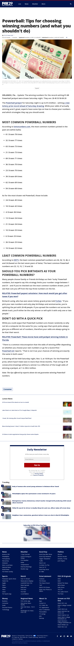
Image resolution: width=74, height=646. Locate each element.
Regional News (27, 598)
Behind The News (63, 583)
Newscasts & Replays (27, 581)
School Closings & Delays (26, 557)
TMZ (40, 585)
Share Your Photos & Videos (45, 590)
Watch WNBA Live (63, 625)
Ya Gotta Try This (44, 565)
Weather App (24, 569)
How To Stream (25, 579)
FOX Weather (24, 560)
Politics (61, 552)
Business (4, 601)
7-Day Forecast (25, 554)
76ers (3, 589)
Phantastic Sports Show (9, 579)
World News (5, 569)
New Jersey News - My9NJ (26, 604)
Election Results (62, 556)
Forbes (58, 301)
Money (5, 598)
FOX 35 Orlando (6, 37)
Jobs (40, 616)
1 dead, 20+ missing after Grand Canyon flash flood (16, 418)
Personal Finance (7, 607)
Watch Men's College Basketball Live (64, 618)
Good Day (43, 552)
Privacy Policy (39, 473)
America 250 (5, 554)
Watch (23, 576)
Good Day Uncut (44, 569)
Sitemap (41, 618)
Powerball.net (8, 351)
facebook (57, 636)
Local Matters (25, 594)
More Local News (7, 565)
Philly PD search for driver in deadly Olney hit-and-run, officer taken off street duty (41, 508)
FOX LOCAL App (25, 601)
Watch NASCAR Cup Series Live (63, 612)
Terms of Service (38, 475)
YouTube (23, 592)
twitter (60, 636)
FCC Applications (44, 607)
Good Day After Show (45, 554)
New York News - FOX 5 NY (28, 607)
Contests (41, 579)
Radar (22, 562)
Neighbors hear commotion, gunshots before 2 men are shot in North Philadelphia (40, 515)
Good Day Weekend (45, 556)
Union (4, 592)
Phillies (4, 587)
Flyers (4, 585)
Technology (5, 609)
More (43, 4)
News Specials (25, 585)
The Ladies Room (63, 592)
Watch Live (42, 563)
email (71, 636)
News (4, 552)
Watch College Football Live (64, 606)
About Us (43, 598)
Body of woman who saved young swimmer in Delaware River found (35, 486)
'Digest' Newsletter (44, 559)
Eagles (4, 583)
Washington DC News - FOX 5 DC (27, 611)
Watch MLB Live (62, 609)
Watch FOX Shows (44, 587)
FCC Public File (43, 605)
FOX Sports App (6, 594)
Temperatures (25, 564)
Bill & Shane (61, 585)
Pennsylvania (6, 559)
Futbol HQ (5, 581)
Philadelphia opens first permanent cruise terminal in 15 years (34, 493)
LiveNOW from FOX (26, 583)
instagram (64, 636)
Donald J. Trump (62, 559)
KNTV (16, 260)
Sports (4, 576)
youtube (67, 636)
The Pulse (60, 594)
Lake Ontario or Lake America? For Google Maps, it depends (19, 410)
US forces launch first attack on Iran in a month (15, 402)
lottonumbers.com (22, 126)
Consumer (14, 37)
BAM (59, 581)
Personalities (43, 612)
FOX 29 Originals (64, 576)
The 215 (60, 589)
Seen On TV (42, 567)
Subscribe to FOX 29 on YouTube (35, 525)
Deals (4, 605)
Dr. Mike (41, 571)
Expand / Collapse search (71, 4)
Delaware (5, 563)
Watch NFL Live (62, 603)
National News (6, 567)
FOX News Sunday (7, 571)
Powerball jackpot (14, 103)
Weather (24, 552)
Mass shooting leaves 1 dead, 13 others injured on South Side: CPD (21, 426)
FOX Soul (23, 589)
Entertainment (45, 576)
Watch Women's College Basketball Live (64, 621)
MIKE (59, 579)
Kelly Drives (61, 587)
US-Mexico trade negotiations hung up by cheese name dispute (20, 434)
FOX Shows (42, 581)
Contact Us (42, 603)
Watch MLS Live (62, 627)
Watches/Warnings (26, 567)
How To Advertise (44, 609)
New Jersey (5, 561)
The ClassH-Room (44, 583)
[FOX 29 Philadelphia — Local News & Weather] (8, 4)
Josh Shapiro (61, 561)
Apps (40, 601)
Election (60, 554)
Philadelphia (5, 556)
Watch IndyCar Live (63, 615)
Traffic (41, 561)
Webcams (23, 587)
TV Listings (42, 614)
